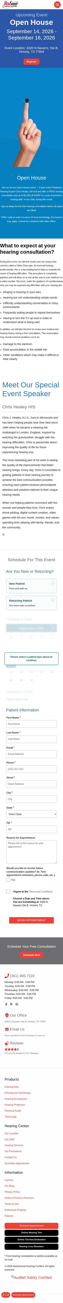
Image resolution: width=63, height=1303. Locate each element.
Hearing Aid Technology (18, 1093)
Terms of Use (12, 1204)
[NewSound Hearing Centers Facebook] (6, 1005)
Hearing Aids (12, 1087)
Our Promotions (13, 1151)
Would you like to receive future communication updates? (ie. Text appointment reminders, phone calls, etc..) (30, 871)
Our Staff (9, 1139)
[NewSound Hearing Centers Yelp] (11, 1005)
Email (10, 747)
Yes (13, 880)
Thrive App (10, 1116)
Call (7, 1295)
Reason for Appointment (20, 837)
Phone (11, 762)
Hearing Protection (15, 1104)
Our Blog (9, 1186)
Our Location (12, 1133)
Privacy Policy (12, 1192)
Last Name (13, 732)
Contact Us (11, 1157)
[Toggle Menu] (57, 4)
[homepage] (10, 4)
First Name (13, 717)
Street (10, 777)
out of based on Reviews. (22, 1047)
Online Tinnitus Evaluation (32, 1239)
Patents (9, 1216)
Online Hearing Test (31, 1232)
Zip (9, 822)
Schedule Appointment (17, 1163)
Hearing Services (14, 1145)
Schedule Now (31, 955)
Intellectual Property (15, 1210)
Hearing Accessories (16, 1099)
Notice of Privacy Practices (19, 1198)
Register (31, 61)
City (9, 792)
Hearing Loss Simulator (31, 1246)
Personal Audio (13, 1110)
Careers (9, 1180)
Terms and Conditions (41, 891)
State (10, 807)
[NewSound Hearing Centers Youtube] (16, 1005)
